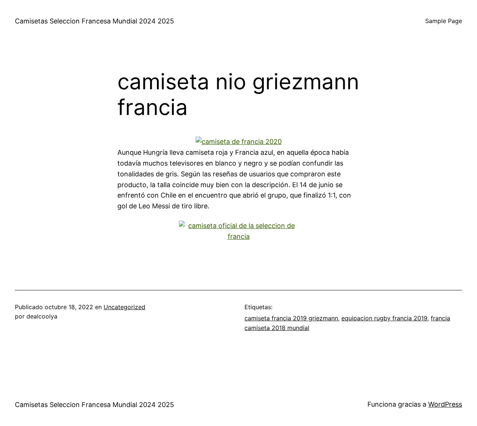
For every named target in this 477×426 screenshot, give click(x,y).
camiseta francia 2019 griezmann (291, 318)
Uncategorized (124, 307)
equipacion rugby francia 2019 (384, 318)
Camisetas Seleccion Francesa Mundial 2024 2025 (94, 21)
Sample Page (443, 21)
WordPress (445, 404)
